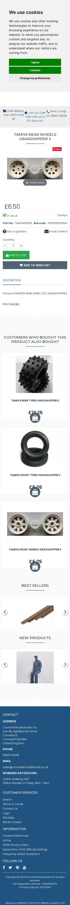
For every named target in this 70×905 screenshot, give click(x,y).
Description (12, 280)
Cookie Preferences (16, 836)
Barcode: (40, 223)
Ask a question (16, 231)
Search (7, 799)
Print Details (11, 304)
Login (6, 813)
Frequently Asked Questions (21, 854)
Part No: (8, 223)
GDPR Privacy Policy (16, 845)
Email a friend (58, 231)
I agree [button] (35, 62)
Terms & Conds (13, 804)
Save (58, 149)
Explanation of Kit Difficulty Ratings (25, 849)
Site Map (8, 818)
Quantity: (9, 240)
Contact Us (10, 808)
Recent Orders (12, 822)
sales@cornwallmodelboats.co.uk (25, 767)
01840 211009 (11, 755)
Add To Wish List (36, 265)
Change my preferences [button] (35, 78)
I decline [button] (35, 70)
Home (7, 840)
